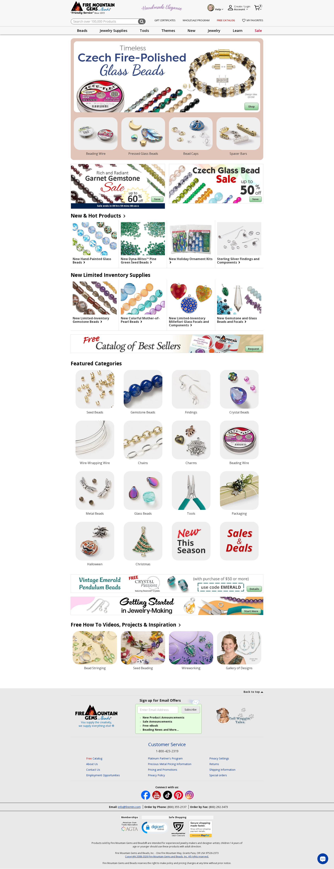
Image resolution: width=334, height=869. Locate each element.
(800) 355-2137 (176, 807)
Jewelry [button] (214, 30)
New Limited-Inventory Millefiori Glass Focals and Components (189, 321)
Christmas (143, 564)
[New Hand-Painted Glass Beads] (95, 238)
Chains (143, 463)
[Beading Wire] (96, 133)
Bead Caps (191, 153)
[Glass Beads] (143, 490)
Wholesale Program (196, 20)
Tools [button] (144, 30)
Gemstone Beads (143, 412)
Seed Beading (143, 668)
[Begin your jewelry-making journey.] (167, 606)
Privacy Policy (156, 775)
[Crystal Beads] (239, 389)
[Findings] (191, 389)
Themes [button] (168, 30)
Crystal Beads (239, 412)
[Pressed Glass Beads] (143, 133)
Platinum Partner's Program (165, 758)
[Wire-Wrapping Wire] (95, 440)
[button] (155, 827)
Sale (258, 30)
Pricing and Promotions (162, 769)
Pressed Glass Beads (143, 153)
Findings (191, 412)
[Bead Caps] (191, 133)
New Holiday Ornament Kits (190, 259)
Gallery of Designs (239, 668)
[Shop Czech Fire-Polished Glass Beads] (167, 76)
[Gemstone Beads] (143, 389)
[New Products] (191, 541)
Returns (214, 764)
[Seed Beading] (143, 647)
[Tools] (191, 490)
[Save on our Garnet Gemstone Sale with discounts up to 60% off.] (118, 183)
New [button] (191, 30)
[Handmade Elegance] (162, 7)
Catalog (94, 758)
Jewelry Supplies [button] (113, 30)
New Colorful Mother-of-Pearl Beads (140, 319)
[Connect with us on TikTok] (168, 795)
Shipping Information (222, 769)
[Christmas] (143, 541)
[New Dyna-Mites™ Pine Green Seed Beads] (143, 238)
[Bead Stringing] (95, 647)
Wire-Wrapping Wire (95, 463)
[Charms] (191, 440)
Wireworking (191, 668)
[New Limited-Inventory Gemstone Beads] (95, 298)
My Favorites (255, 20)
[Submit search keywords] (142, 21)
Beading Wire (96, 153)
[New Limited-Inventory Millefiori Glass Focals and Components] (191, 298)
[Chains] (143, 440)
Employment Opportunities (103, 775)
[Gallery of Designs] (239, 647)
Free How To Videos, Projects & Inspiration (124, 624)
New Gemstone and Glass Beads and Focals (237, 319)
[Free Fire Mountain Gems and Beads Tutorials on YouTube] (157, 795)
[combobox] (108, 21)
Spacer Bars (238, 153)
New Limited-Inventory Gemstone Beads (91, 319)
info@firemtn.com (129, 807)
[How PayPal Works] (200, 829)
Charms (191, 463)
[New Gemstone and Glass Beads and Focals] (239, 298)
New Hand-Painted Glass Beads (92, 260)
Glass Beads (143, 513)
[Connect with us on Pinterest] (179, 795)
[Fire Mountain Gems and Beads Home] (93, 7)
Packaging (239, 513)
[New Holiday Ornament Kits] (191, 238)
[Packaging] (239, 490)
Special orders (218, 775)
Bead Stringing (95, 668)
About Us (92, 764)
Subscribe (191, 709)
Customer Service (167, 744)
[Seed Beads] (95, 389)
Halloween (94, 564)
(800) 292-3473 (218, 807)
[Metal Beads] (95, 490)
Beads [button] (82, 30)
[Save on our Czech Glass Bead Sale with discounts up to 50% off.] (216, 183)
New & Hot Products (96, 215)
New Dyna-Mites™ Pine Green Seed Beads (138, 260)
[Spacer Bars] (238, 133)
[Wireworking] (191, 647)
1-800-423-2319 (167, 751)
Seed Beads (95, 412)
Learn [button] (237, 30)
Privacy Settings (219, 758)
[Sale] (239, 541)
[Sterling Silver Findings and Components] (239, 238)
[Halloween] (95, 541)
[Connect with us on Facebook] (146, 795)
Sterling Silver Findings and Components (238, 260)
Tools (191, 513)
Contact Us (93, 769)
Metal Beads (95, 513)
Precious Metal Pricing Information (169, 764)
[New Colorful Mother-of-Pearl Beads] (143, 298)
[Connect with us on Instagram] (189, 795)
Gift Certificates (165, 20)
